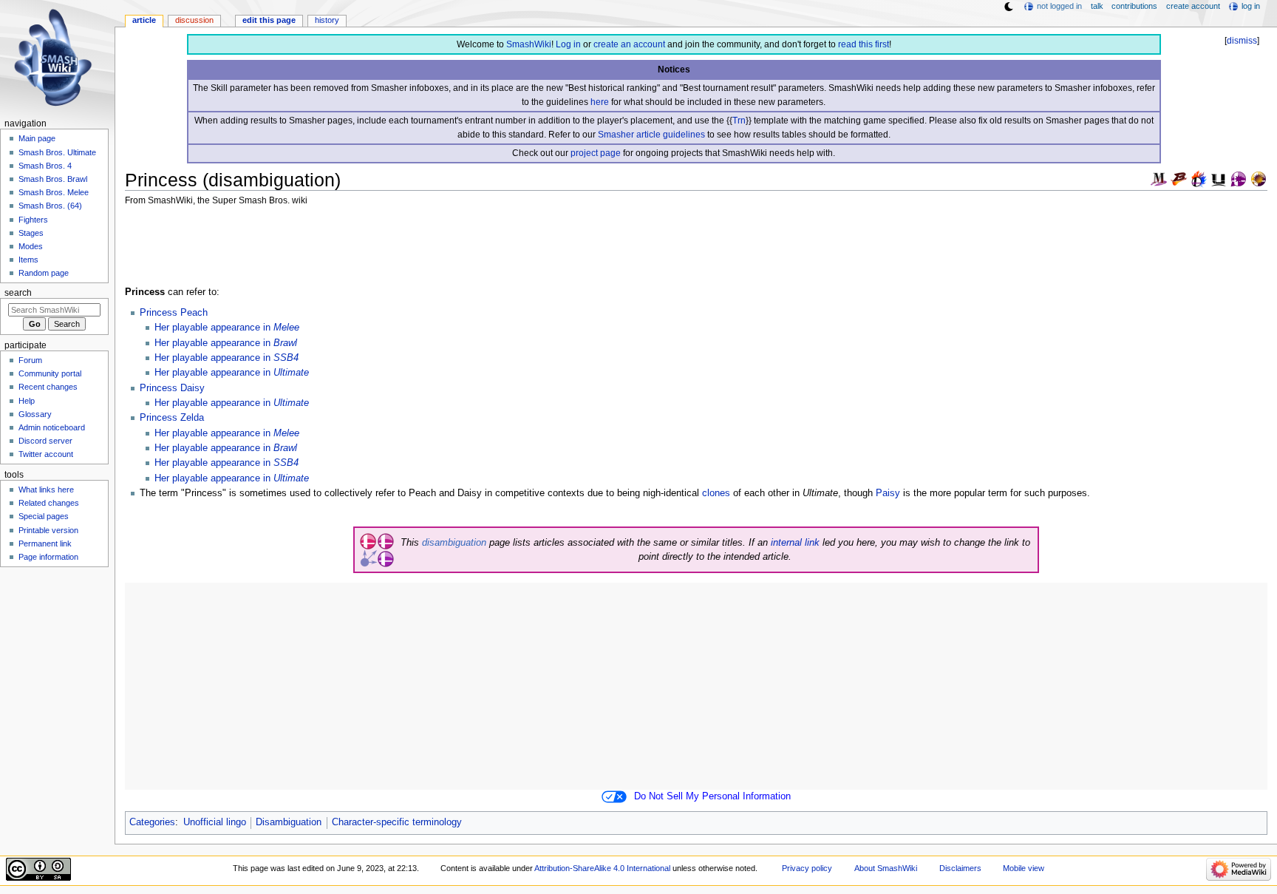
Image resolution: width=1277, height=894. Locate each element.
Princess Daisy (172, 388)
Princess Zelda (172, 418)
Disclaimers (960, 868)
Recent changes (48, 386)
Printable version (48, 530)
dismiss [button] (1242, 40)
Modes (30, 246)
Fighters (33, 219)
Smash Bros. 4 (45, 165)
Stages (31, 232)
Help (26, 400)
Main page (36, 138)
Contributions (1134, 5)
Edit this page (269, 20)
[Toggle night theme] (1008, 6)
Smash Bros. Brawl (52, 179)
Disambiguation (288, 822)
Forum (30, 360)
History (327, 20)
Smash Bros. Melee (53, 192)
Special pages (43, 516)
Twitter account (45, 454)
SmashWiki (528, 44)
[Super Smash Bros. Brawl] (1179, 178)
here (599, 102)
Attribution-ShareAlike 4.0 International (602, 868)
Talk (1097, 5)
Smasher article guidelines (651, 134)
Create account (1193, 5)
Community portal (49, 373)
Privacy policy (807, 868)
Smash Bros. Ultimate (57, 152)
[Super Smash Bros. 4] (1199, 178)
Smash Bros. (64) (50, 205)
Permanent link (45, 543)
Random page (43, 272)
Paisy (888, 493)
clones (716, 493)
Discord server (45, 440)
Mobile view (1023, 868)
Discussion (194, 20)
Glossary (35, 414)
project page (596, 153)
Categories (152, 822)
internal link (795, 543)
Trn (739, 120)
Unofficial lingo (214, 822)
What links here (46, 489)
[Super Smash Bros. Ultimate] (1218, 178)
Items (28, 259)
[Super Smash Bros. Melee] (1159, 178)
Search (18, 292)
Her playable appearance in (226, 327)
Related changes (48, 502)
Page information (48, 556)
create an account (629, 44)
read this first (863, 44)
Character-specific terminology (397, 822)
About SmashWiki (885, 868)
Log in (568, 44)
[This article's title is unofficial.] (1238, 178)
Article (144, 20)
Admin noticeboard (51, 427)
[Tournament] (1258, 178)
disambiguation (454, 543)
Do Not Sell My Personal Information (712, 796)
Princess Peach (174, 313)
